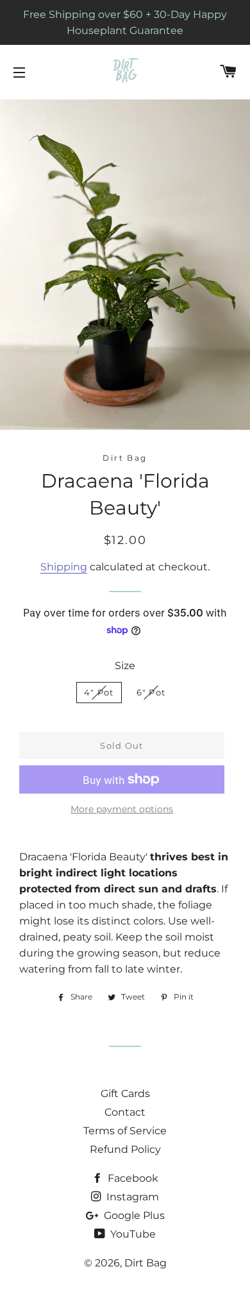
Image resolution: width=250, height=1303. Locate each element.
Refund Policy (125, 1149)
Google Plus (133, 1215)
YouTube (132, 1234)
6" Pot (151, 692)
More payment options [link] (122, 809)
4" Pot (99, 692)
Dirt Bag (145, 1263)
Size (125, 666)
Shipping (63, 567)
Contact (125, 1112)
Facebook (131, 1178)
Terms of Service (125, 1131)
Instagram (131, 1197)
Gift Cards (125, 1093)
